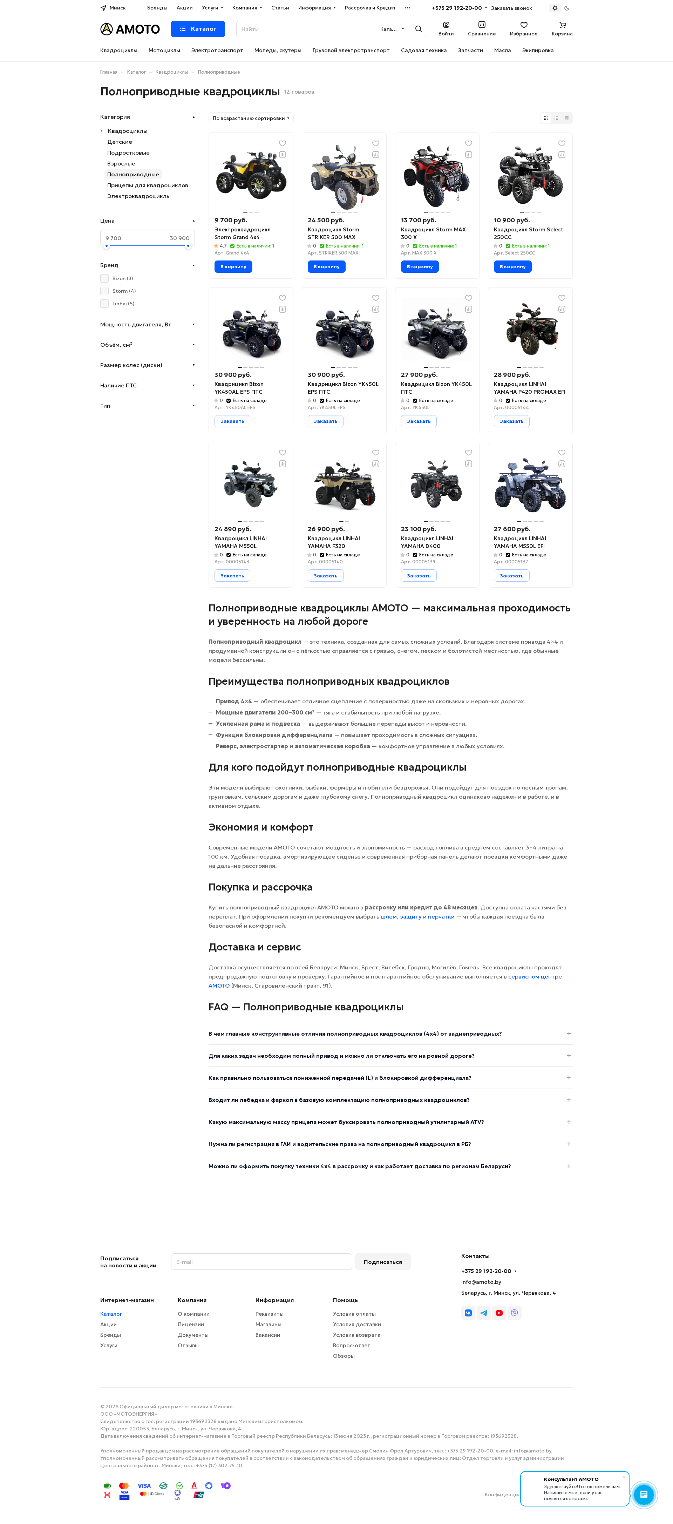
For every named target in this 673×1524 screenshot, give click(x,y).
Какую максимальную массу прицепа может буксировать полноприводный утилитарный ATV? (346, 1121)
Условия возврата (357, 1335)
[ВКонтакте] (468, 1313)
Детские (119, 141)
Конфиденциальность (513, 1494)
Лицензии (191, 1324)
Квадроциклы (128, 130)
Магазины (268, 1324)
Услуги (108, 1345)
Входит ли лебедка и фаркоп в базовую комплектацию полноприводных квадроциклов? (339, 1099)
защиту (411, 916)
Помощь (345, 1299)
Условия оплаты (354, 1313)
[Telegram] (484, 1313)
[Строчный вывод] (556, 118)
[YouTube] (499, 1313)
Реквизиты (270, 1313)
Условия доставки (357, 1324)
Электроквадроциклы (139, 195)
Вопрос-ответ (352, 1345)
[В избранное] (282, 143)
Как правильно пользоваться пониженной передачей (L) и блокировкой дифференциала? (340, 1077)
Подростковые (128, 152)
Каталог (111, 1313)
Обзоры (344, 1356)
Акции (108, 1324)
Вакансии (268, 1335)
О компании (194, 1313)
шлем (389, 916)
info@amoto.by (481, 1282)
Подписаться (383, 1261)
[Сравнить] (282, 154)
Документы (193, 1335)
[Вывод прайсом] (567, 118)
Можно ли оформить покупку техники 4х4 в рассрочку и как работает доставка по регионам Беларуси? (360, 1166)
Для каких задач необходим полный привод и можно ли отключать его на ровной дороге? (342, 1055)
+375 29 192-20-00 (457, 8)
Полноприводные (133, 174)
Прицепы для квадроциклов (147, 185)
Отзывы (188, 1345)
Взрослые (121, 163)
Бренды (110, 1335)
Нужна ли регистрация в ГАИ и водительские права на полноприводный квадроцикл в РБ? (340, 1143)
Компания (192, 1299)
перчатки (441, 916)
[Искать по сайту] (418, 29)
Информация (275, 1299)
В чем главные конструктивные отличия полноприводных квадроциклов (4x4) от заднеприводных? (355, 1033)
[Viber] (515, 1313)
